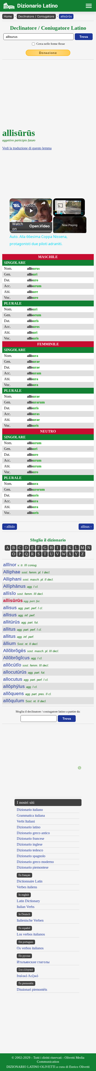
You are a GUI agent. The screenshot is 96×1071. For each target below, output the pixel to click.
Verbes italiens (27, 887)
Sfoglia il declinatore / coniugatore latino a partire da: (48, 711)
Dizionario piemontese (32, 867)
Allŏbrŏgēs (31, 650)
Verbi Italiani (26, 821)
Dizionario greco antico (33, 833)
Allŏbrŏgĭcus (22, 657)
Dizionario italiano (30, 810)
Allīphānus (20, 586)
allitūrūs (21, 621)
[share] (43, 203)
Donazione (48, 53)
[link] (16, 205)
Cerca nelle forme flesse (50, 43)
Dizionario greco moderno (35, 862)
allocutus (25, 679)
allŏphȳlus (20, 686)
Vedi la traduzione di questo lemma (27, 148)
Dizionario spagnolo (31, 856)
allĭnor (20, 564)
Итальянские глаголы (33, 962)
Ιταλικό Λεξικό (27, 976)
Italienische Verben (30, 920)
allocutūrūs (24, 671)
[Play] (55, 213)
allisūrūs (66, 16)
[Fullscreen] (82, 213)
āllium (20, 643)
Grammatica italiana (31, 815)
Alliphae (26, 571)
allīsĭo (23, 593)
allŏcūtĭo (26, 664)
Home (8, 16)
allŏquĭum (24, 700)
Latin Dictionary (28, 901)
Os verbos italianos (30, 948)
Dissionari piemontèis (32, 989)
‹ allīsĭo (9, 526)
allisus (23, 607)
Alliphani (28, 578)
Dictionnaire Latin (29, 881)
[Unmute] (61, 213)
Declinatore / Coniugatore (36, 16)
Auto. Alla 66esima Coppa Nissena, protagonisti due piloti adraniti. (30, 205)
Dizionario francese (30, 838)
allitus (22, 629)
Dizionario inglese (29, 844)
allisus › (86, 526)
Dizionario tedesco (30, 850)
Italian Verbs (25, 907)
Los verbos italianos (31, 934)
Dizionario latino (28, 827)
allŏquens (27, 693)
